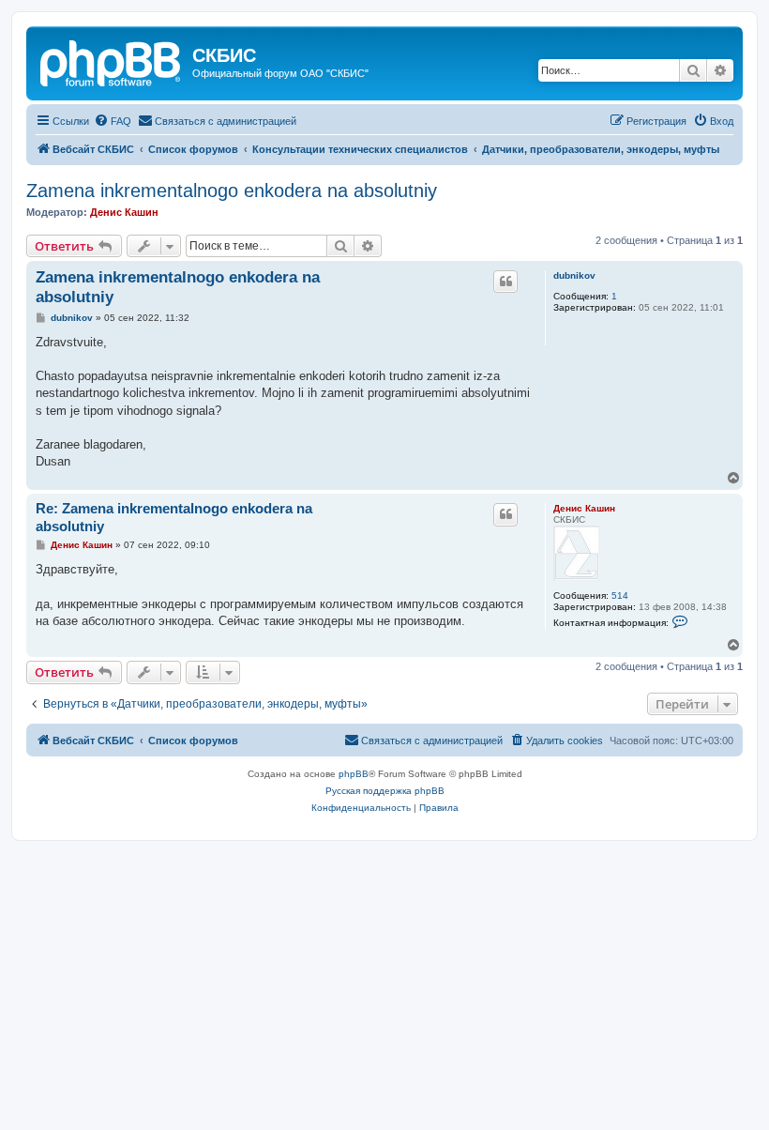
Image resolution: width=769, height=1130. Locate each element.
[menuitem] (112, 121)
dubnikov (574, 275)
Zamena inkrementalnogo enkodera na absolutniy (231, 190)
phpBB (354, 774)
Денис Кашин (124, 212)
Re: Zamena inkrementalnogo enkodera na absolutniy (174, 517)
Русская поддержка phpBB (385, 791)
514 (619, 595)
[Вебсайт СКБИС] (111, 61)
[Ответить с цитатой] (505, 281)
